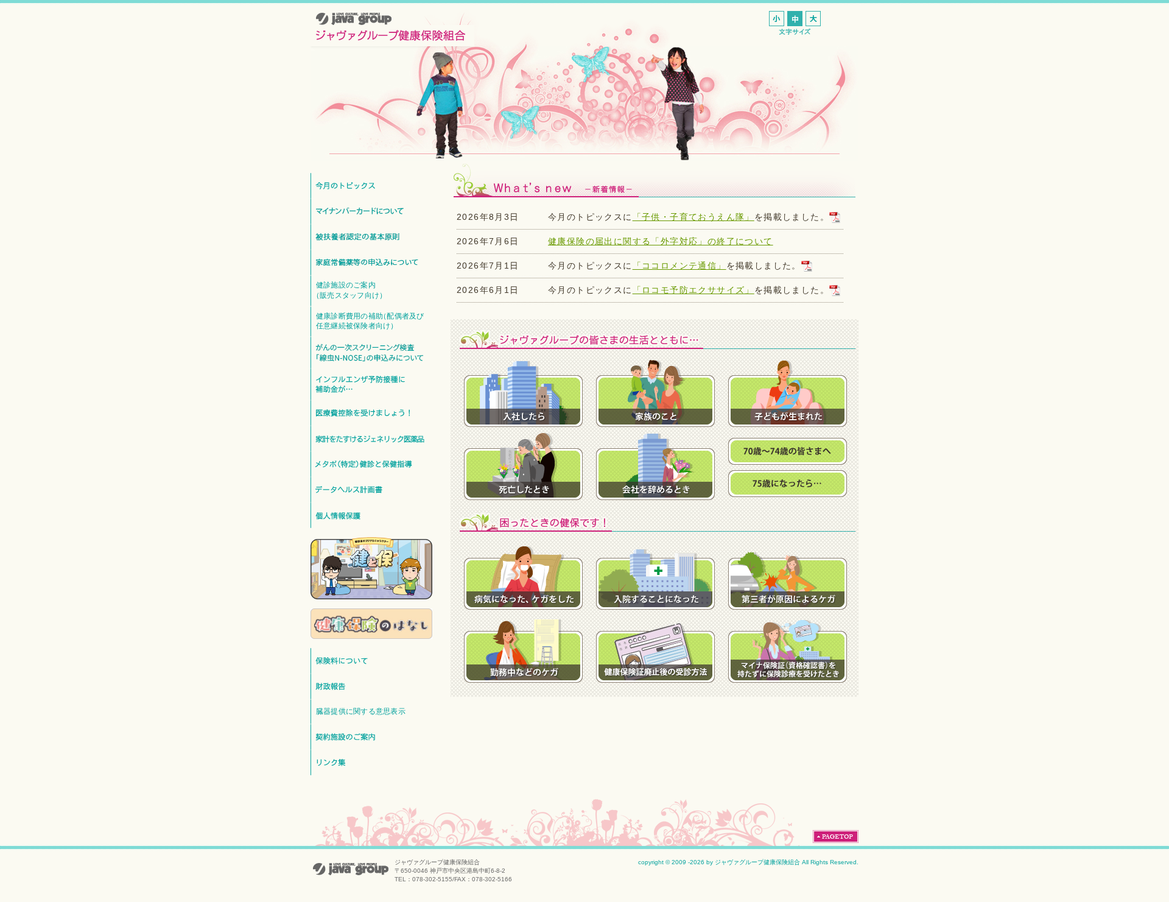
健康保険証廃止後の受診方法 (655, 648)
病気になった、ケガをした (523, 574)
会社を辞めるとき (655, 465)
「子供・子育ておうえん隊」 (693, 217)
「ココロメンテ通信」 (679, 265)
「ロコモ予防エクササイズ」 (693, 290)
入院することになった (655, 574)
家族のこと (655, 392)
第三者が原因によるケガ (787, 574)
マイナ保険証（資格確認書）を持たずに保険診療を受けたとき (787, 648)
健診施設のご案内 (349, 290)
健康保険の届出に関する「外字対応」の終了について (660, 241)
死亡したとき (523, 465)
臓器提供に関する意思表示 (360, 711)
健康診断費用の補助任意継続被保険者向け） (370, 321)
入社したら (523, 392)
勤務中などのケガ (523, 648)
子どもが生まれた (787, 392)
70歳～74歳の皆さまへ (787, 451)
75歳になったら (787, 483)
